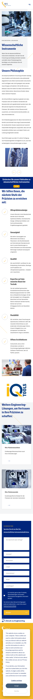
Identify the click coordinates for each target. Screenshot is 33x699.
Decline (16, 691)
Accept (16, 686)
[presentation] (14, 172)
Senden (8, 612)
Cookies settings (16, 680)
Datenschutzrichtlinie (10, 606)
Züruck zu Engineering (15, 621)
